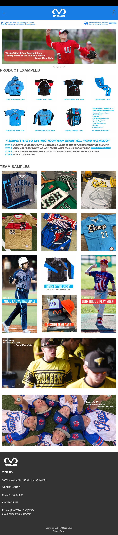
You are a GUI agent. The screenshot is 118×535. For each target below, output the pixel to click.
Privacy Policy (59, 531)
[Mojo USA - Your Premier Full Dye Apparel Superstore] (59, 13)
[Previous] (8, 46)
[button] (4, 12)
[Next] (110, 46)
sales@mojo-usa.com (20, 514)
